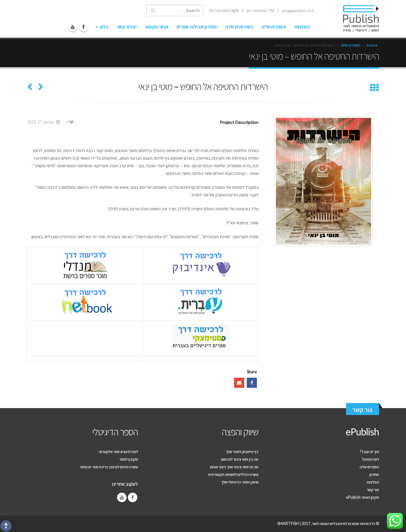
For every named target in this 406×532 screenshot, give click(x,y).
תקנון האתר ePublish (362, 497)
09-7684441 (256, 10)
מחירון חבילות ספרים (197, 27)
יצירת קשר (126, 27)
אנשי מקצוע (156, 27)
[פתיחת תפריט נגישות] (6, 526)
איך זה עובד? (369, 451)
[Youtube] (72, 27)
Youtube (122, 497)
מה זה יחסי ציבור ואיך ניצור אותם (234, 467)
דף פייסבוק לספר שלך (242, 451)
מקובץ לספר (128, 459)
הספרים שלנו (273, 27)
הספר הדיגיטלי (115, 431)
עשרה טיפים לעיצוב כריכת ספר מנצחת (109, 467)
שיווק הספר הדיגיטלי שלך (240, 482)
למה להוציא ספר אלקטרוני (118, 451)
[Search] (153, 10)
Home (372, 45)
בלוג (104, 27)
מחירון (374, 474)
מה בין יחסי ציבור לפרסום (240, 459)
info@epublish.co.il (298, 10)
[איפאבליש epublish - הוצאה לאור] (355, 18)
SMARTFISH (288, 523)
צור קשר (362, 409)
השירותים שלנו (239, 27)
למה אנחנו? (370, 459)
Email (239, 383)
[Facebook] (83, 27)
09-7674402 (219, 10)
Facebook (252, 383)
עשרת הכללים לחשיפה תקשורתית (233, 474)
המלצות (302, 27)
